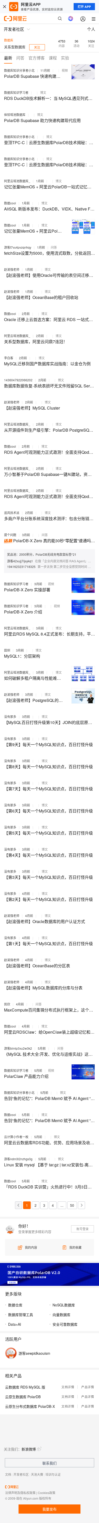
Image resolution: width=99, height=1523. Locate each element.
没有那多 (10, 716)
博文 (43, 92)
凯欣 (7, 1004)
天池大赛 (37, 1474)
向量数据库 (61, 1314)
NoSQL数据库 (64, 1304)
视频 (65, 70)
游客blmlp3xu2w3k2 (18, 1048)
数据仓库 (15, 1304)
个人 (91, 29)
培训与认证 (53, 1474)
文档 (8, 1474)
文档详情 (67, 1387)
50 (72, 1205)
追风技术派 (11, 512)
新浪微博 (29, 1449)
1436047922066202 (18, 380)
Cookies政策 (46, 1492)
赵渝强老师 (11, 269)
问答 (54, 247)
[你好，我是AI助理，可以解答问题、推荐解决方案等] (70, 18)
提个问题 (10, 535)
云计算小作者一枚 (16, 1137)
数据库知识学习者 (16, 92)
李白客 (8, 358)
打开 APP (84, 6)
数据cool (10, 203)
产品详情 (87, 1387)
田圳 (7, 650)
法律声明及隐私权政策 (20, 1492)
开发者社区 (21, 1474)
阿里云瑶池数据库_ (17, 181)
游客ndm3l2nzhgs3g (18, 1159)
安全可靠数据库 (65, 1324)
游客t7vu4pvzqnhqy (17, 247)
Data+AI (14, 1324)
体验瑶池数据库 (14, 114)
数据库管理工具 (20, 1314)
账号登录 (82, 1229)
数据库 (8, 40)
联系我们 (49, 1463)
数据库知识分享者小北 (19, 70)
